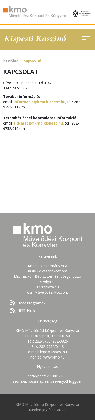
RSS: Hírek (27, 310)
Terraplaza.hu (47, 287)
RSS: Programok (32, 303)
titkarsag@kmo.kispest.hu (38, 123)
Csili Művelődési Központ (47, 292)
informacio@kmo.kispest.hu (39, 101)
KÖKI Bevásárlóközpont (47, 271)
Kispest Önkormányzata (47, 265)
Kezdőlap (10, 60)
